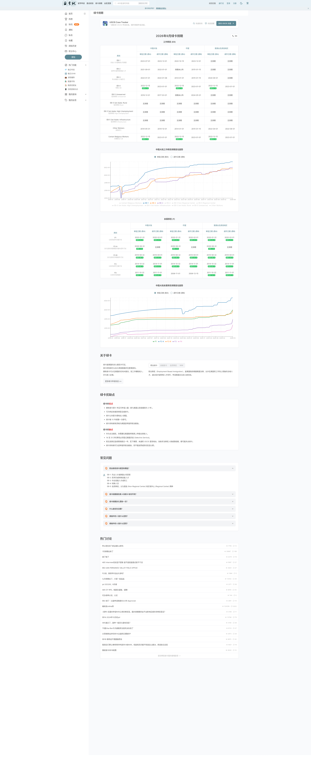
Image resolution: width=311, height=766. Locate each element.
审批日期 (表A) (163, 157)
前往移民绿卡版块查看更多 (168, 656)
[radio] (155, 157)
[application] (169, 184)
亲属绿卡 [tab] (163, 365)
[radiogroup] (169, 157)
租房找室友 (70, 85)
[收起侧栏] (85, 14)
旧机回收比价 (71, 89)
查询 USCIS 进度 (224, 23)
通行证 (221, 3)
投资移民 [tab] (173, 365)
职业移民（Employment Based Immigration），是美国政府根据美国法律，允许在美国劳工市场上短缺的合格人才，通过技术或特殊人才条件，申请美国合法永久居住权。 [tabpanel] (191, 373)
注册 (234, 3)
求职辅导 (70, 77)
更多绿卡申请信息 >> (113, 381)
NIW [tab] (181, 365)
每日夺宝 (70, 70)
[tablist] (167, 365)
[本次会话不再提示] (308, 8)
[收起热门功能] (86, 65)
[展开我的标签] (86, 100)
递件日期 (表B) (179, 157)
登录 (228, 3)
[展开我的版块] (86, 94)
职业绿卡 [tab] (153, 365)
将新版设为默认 (161, 8)
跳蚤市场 (70, 81)
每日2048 (70, 73)
